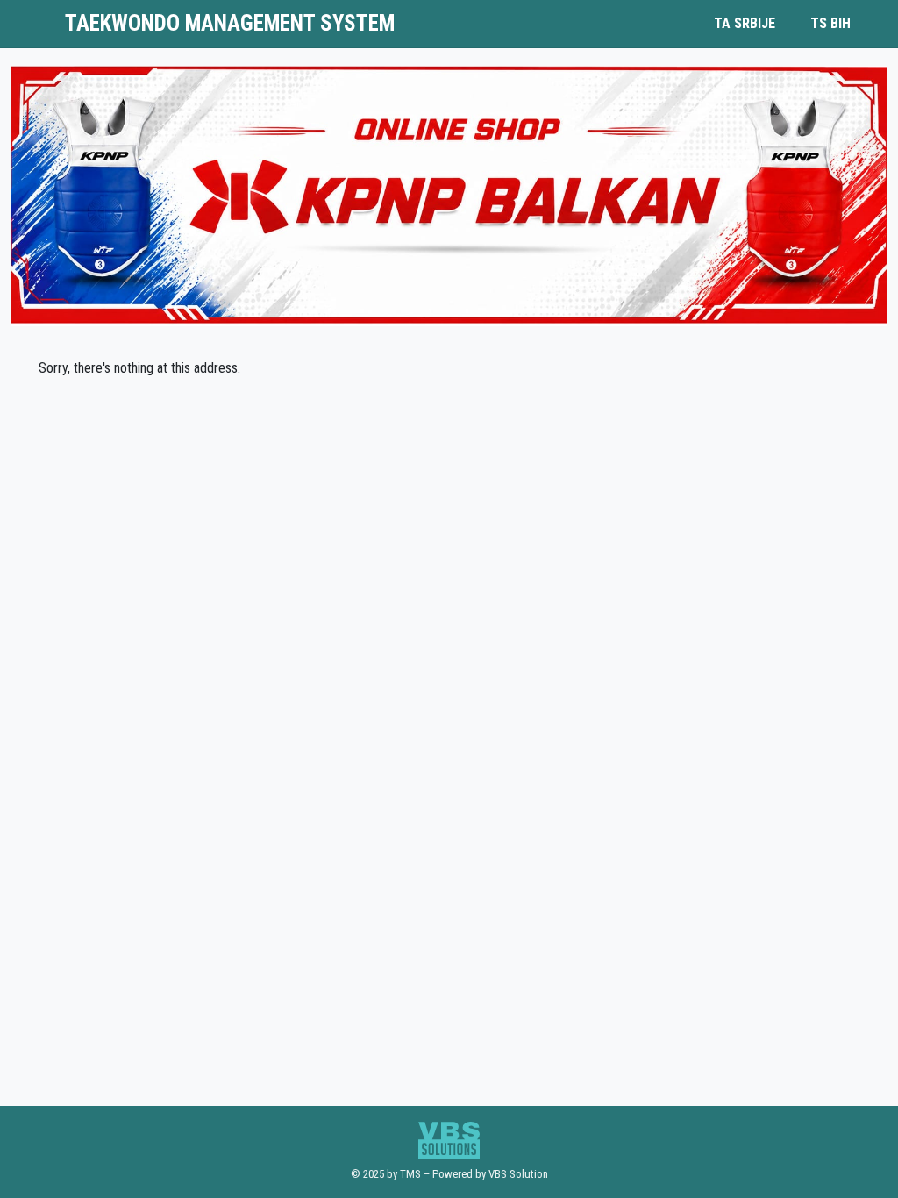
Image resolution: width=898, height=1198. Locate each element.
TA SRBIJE (744, 23)
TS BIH (830, 23)
